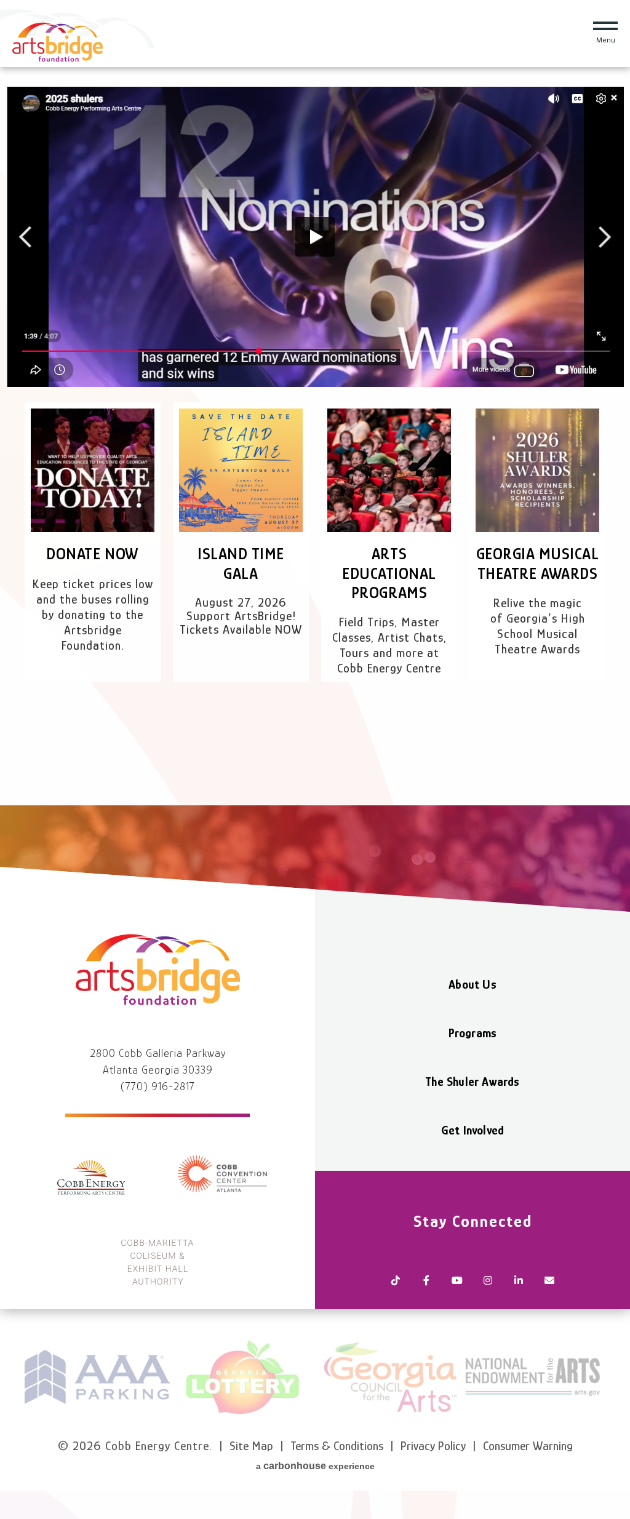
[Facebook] (426, 1281)
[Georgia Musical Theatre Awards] (537, 470)
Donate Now (92, 554)
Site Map (251, 1446)
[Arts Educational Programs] (389, 470)
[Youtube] (457, 1281)
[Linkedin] (518, 1281)
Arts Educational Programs (389, 573)
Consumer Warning (528, 1446)
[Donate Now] (92, 470)
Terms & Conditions (336, 1446)
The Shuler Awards (472, 1081)
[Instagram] (488, 1281)
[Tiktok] (395, 1281)
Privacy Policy (433, 1446)
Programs (473, 1033)
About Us (472, 984)
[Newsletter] (549, 1281)
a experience (315, 1466)
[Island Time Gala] (241, 470)
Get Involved (472, 1130)
